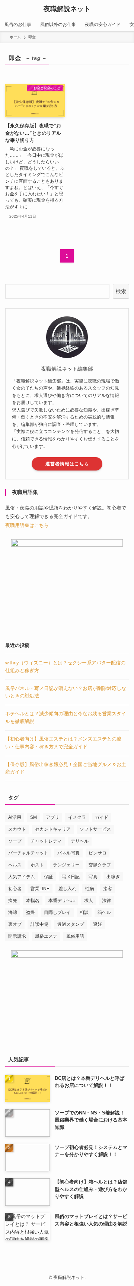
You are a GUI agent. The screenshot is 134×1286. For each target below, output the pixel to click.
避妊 (97, 924)
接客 (107, 888)
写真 (93, 876)
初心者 (15, 888)
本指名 (32, 900)
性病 (89, 888)
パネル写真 (68, 853)
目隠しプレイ (57, 912)
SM (33, 817)
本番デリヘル (61, 900)
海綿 (12, 912)
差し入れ (67, 888)
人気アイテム (21, 876)
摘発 (12, 900)
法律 (106, 900)
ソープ (15, 841)
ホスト (37, 864)
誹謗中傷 (39, 924)
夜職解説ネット (67, 9)
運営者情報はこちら (67, 463)
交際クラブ (100, 864)
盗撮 (30, 912)
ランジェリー (66, 864)
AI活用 (14, 817)
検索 (121, 291)
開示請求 (17, 936)
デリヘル (80, 841)
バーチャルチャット (28, 853)
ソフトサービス (95, 829)
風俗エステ (46, 936)
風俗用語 (75, 936)
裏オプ (15, 924)
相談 (84, 912)
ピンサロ (97, 853)
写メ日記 (71, 876)
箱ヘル (104, 912)
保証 (48, 876)
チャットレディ (46, 841)
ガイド (101, 817)
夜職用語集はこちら (27, 525)
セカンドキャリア (53, 829)
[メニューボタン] (9, 9)
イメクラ (77, 817)
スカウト (17, 829)
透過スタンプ (70, 924)
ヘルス (15, 864)
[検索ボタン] (125, 9)
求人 (88, 900)
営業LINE (40, 888)
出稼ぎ (113, 876)
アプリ (52, 817)
